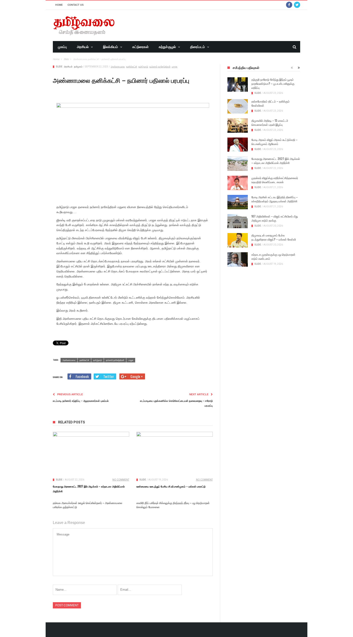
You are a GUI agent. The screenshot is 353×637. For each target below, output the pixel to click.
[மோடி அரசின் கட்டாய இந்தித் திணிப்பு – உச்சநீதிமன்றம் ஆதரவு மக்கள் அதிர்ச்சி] (237, 202)
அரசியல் (83, 47)
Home (59, 4)
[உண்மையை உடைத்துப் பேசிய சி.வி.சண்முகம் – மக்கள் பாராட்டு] (174, 453)
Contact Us (75, 4)
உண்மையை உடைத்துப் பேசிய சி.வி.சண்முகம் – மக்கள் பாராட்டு (171, 486)
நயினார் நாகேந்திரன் (159, 66)
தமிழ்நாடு (143, 66)
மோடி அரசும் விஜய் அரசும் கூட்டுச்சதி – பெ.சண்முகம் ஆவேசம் (274, 142)
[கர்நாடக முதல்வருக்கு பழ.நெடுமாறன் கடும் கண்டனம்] (237, 259)
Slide (59, 66)
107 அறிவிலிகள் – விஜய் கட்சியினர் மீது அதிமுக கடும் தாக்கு (274, 218)
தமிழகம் (78, 66)
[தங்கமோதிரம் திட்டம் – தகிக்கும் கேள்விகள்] (237, 106)
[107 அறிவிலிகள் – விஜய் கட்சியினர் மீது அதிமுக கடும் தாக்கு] (237, 221)
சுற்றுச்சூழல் (167, 47)
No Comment (120, 479)
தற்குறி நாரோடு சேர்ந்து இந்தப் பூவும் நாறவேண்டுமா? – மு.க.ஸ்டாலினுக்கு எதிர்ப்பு (272, 83)
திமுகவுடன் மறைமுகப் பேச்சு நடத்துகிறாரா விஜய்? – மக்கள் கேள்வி (273, 237)
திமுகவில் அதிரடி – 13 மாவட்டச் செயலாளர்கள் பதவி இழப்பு (269, 122)
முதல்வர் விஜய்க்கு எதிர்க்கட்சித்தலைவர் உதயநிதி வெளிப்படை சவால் (274, 180)
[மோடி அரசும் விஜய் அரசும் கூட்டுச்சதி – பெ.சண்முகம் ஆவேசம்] (237, 145)
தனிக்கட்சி (131, 66)
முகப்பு (62, 47)
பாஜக (174, 66)
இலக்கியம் (110, 47)
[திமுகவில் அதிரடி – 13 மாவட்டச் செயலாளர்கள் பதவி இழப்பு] (237, 125)
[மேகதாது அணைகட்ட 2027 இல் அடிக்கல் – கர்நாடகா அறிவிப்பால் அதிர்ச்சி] (91, 453)
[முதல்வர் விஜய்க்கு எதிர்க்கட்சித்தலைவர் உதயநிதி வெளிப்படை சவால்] (237, 183)
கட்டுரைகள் (140, 47)
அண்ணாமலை (118, 66)
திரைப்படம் (197, 47)
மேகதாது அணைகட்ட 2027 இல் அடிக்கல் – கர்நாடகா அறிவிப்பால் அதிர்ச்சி (275, 160)
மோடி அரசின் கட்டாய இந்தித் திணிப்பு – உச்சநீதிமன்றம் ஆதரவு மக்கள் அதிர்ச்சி (274, 199)
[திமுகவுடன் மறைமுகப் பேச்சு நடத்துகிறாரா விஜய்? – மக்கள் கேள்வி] (237, 240)
